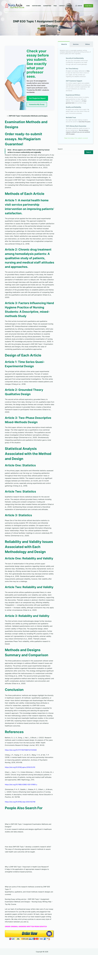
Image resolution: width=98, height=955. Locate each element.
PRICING (69, 5)
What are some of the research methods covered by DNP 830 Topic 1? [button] (27, 888)
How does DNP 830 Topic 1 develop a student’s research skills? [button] (28, 847)
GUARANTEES (47, 5)
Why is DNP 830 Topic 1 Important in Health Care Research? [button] (27, 867)
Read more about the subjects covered (76, 138)
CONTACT (62, 5)
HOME (28, 5)
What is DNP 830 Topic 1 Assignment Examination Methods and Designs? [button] (28, 825)
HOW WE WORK (36, 5)
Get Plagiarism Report (37, 98)
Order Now (88, 6)
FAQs (55, 5)
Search (60, 149)
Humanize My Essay (36, 104)
